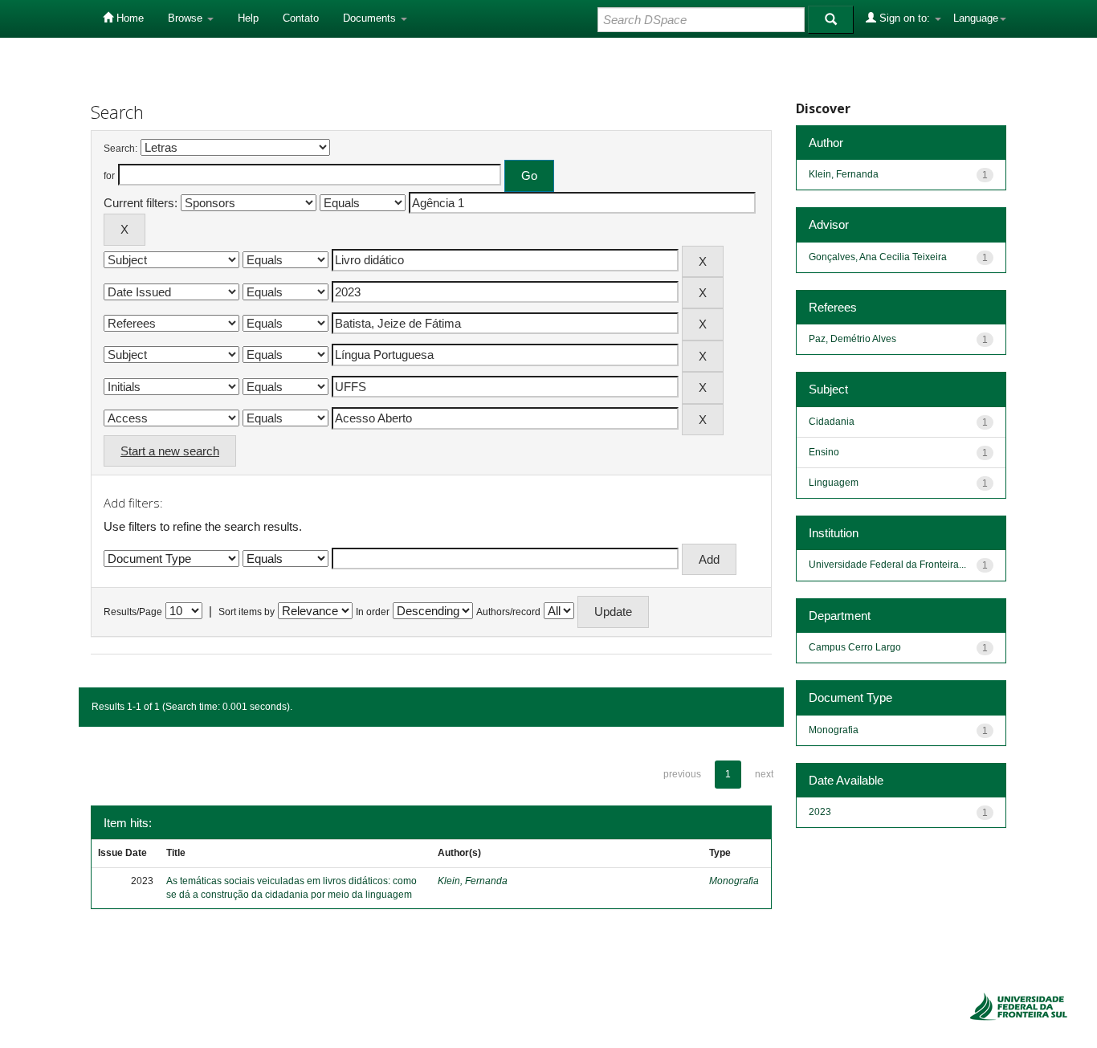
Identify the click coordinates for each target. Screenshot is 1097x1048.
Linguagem (833, 482)
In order (372, 612)
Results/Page (133, 612)
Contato (301, 18)
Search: (120, 148)
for (109, 175)
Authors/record (508, 612)
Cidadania (831, 421)
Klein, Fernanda (473, 881)
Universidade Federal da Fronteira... (887, 564)
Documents (371, 18)
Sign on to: (904, 18)
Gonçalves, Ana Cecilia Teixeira (878, 257)
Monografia (734, 881)
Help (248, 18)
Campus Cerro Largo (855, 647)
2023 (820, 812)
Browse (187, 18)
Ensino (824, 452)
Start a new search (169, 451)
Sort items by (246, 612)
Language (975, 18)
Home (128, 18)
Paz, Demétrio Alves (852, 339)
